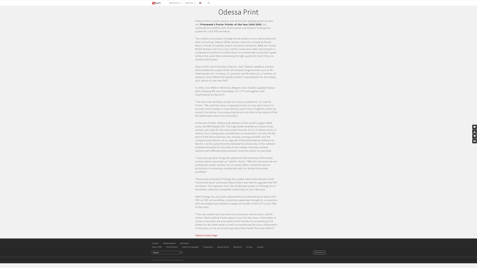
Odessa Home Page (206, 235)
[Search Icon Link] (209, 3)
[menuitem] (200, 3)
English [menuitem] (156, 252)
